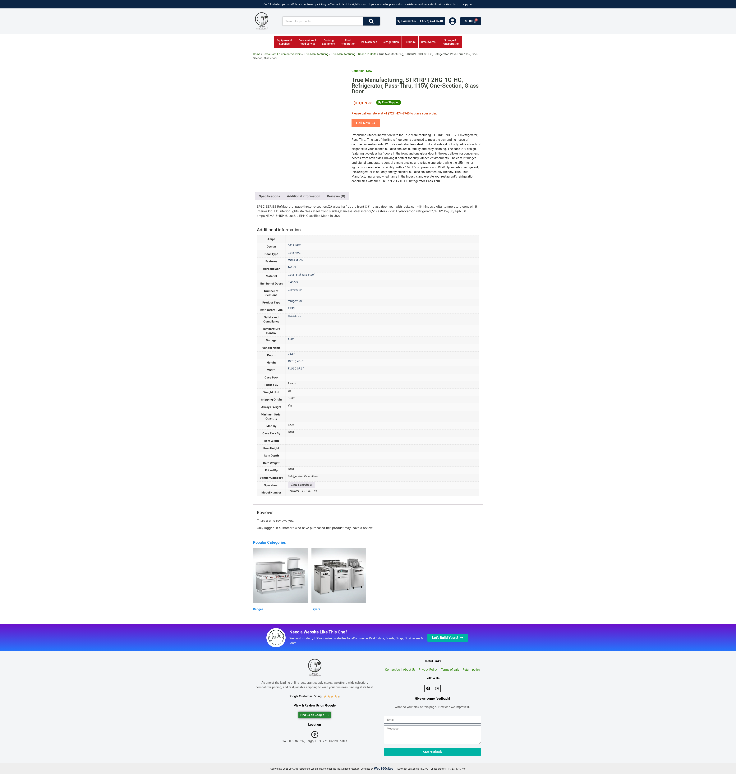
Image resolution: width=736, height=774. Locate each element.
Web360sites (383, 768)
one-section (295, 289)
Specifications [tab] (269, 196)
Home (256, 54)
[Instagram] (437, 688)
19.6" (300, 368)
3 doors (293, 282)
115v (291, 338)
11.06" (291, 368)
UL (299, 315)
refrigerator (295, 301)
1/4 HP (292, 267)
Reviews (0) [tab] (336, 196)
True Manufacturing (316, 54)
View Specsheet (301, 484)
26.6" (291, 353)
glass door (294, 252)
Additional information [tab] (303, 196)
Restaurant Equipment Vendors (282, 54)
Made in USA (296, 259)
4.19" (300, 361)
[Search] (371, 21)
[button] (388, 102)
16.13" (291, 361)
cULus (292, 315)
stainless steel (305, 274)
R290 (291, 308)
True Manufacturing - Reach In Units (353, 54)
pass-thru (294, 245)
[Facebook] (428, 688)
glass (291, 274)
